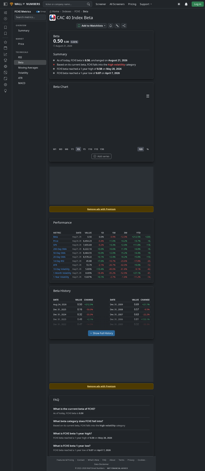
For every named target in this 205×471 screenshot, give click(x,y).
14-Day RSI (58, 261)
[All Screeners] (5, 42)
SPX (55, 244)
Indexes (66, 11)
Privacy (131, 460)
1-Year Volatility (61, 276)
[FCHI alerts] (110, 25)
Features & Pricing (65, 460)
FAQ (104, 460)
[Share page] (124, 25)
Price (55, 240)
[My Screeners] (5, 27)
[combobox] (67, 4)
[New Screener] (5, 13)
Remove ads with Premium (101, 209)
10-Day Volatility (61, 269)
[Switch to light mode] (179, 4)
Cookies (141, 460)
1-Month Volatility (62, 273)
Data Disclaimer (101, 464)
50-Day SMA (59, 252)
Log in (197, 4)
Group (43, 11)
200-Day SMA (60, 249)
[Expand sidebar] (5, 4)
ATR (55, 264)
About (112, 460)
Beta (55, 236)
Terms (121, 460)
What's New (93, 460)
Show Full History (103, 333)
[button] (146, 4)
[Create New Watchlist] (5, 19)
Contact (81, 460)
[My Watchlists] (5, 33)
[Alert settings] (117, 25)
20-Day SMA (59, 256)
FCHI (77, 11)
